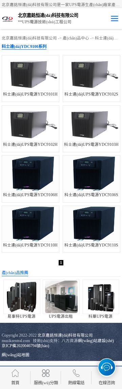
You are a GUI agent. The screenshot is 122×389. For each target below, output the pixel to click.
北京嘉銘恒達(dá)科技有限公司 (29, 38)
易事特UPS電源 (21, 316)
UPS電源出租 (61, 316)
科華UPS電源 (100, 316)
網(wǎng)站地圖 (15, 355)
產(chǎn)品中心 (76, 38)
